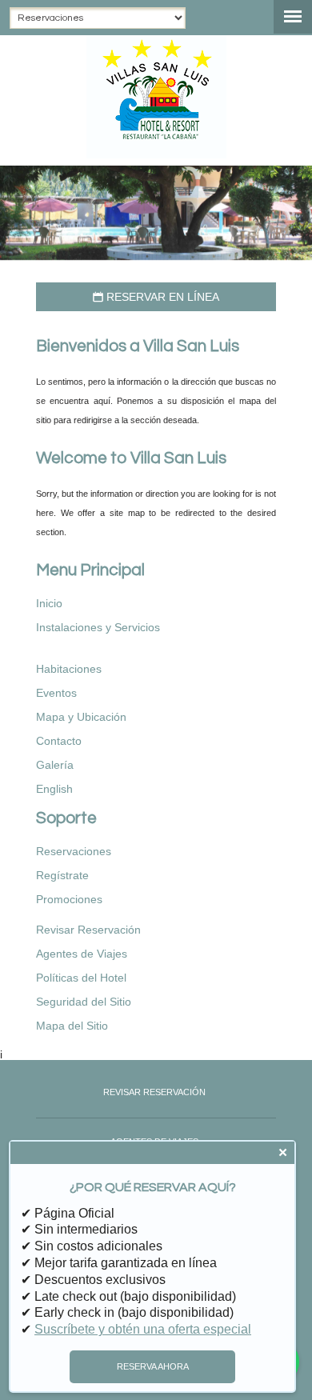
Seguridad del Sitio (83, 1001)
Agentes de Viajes (81, 953)
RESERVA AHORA (153, 1366)
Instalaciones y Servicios (98, 627)
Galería (55, 764)
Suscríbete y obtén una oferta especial (142, 1329)
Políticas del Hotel (81, 977)
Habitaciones (69, 668)
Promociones (69, 899)
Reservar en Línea (156, 296)
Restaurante (88, 644)
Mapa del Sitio (72, 1025)
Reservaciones (73, 851)
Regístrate (62, 875)
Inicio (49, 603)
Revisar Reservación (88, 929)
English (54, 788)
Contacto (59, 740)
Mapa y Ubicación (81, 716)
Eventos (56, 692)
